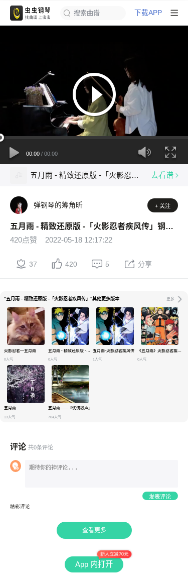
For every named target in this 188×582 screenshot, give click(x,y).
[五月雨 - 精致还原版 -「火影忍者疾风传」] (18, 175)
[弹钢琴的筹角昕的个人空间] (19, 205)
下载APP (148, 13)
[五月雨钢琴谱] (26, 384)
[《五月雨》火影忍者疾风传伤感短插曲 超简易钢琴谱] (159, 326)
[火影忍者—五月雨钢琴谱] (26, 326)
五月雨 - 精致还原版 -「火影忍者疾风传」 (86, 175)
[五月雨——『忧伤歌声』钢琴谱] (70, 384)
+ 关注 (162, 206)
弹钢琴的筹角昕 (58, 205)
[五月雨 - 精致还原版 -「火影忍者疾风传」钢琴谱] (70, 326)
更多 (170, 299)
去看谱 (162, 175)
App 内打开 (94, 564)
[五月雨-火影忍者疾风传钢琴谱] (115, 326)
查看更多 (94, 530)
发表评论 (160, 497)
